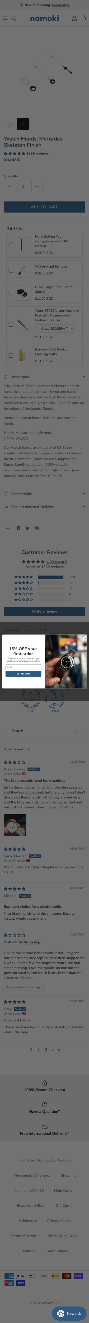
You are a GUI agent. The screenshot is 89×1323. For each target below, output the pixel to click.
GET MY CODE (23, 674)
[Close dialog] (84, 637)
